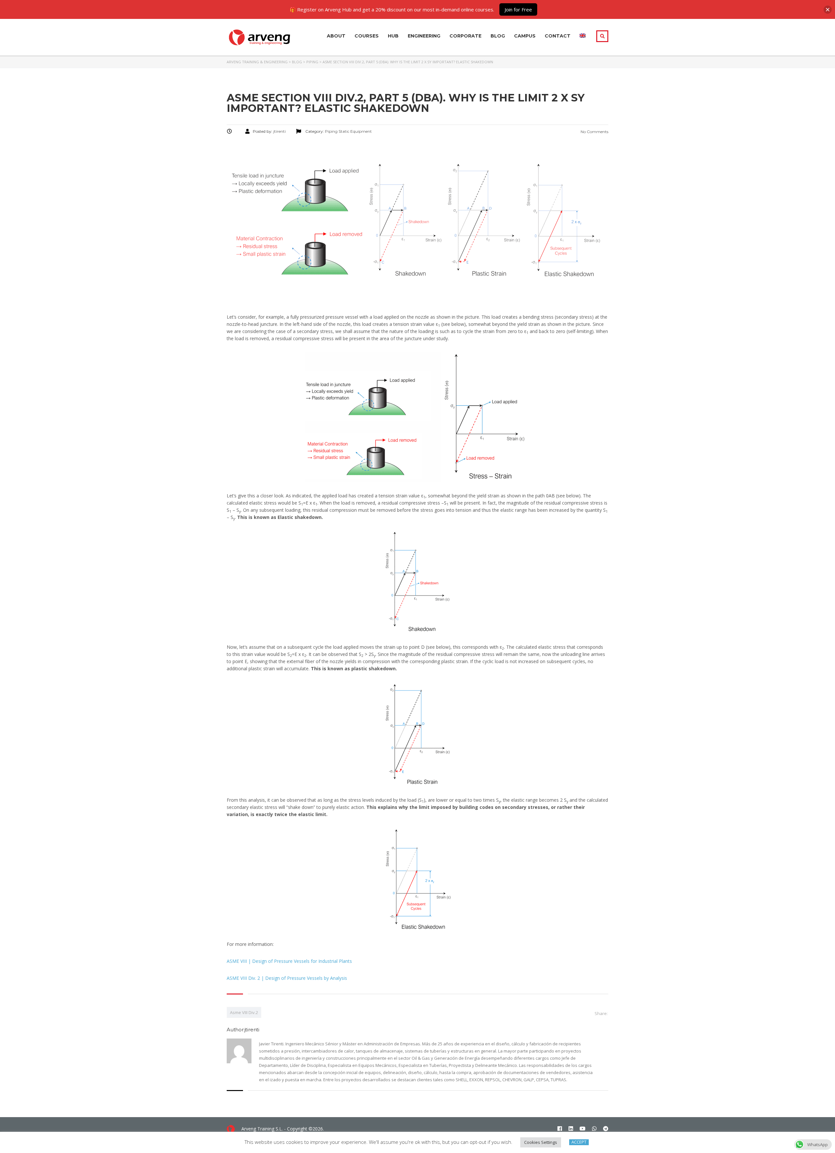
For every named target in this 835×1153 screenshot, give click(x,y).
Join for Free (518, 9)
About (336, 36)
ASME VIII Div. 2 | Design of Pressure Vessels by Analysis (287, 978)
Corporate (465, 36)
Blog (498, 36)
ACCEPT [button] (578, 1142)
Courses (367, 36)
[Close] (828, 10)
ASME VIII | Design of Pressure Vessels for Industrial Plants (289, 961)
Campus (525, 36)
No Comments (594, 131)
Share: (601, 1013)
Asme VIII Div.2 (244, 1012)
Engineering (424, 36)
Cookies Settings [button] (540, 1142)
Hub (393, 36)
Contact (557, 36)
